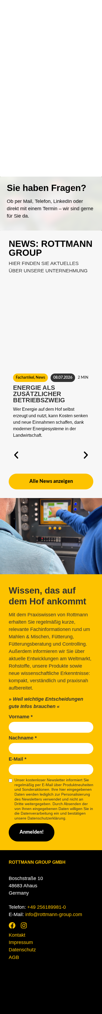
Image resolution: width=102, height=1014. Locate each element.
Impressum (21, 942)
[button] (16, 455)
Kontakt (17, 935)
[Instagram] (23, 925)
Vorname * (21, 716)
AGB (14, 957)
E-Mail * (17, 759)
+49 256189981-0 (46, 907)
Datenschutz (22, 949)
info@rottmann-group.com (53, 914)
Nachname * (23, 738)
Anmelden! (32, 832)
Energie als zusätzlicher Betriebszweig (39, 394)
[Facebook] (12, 925)
